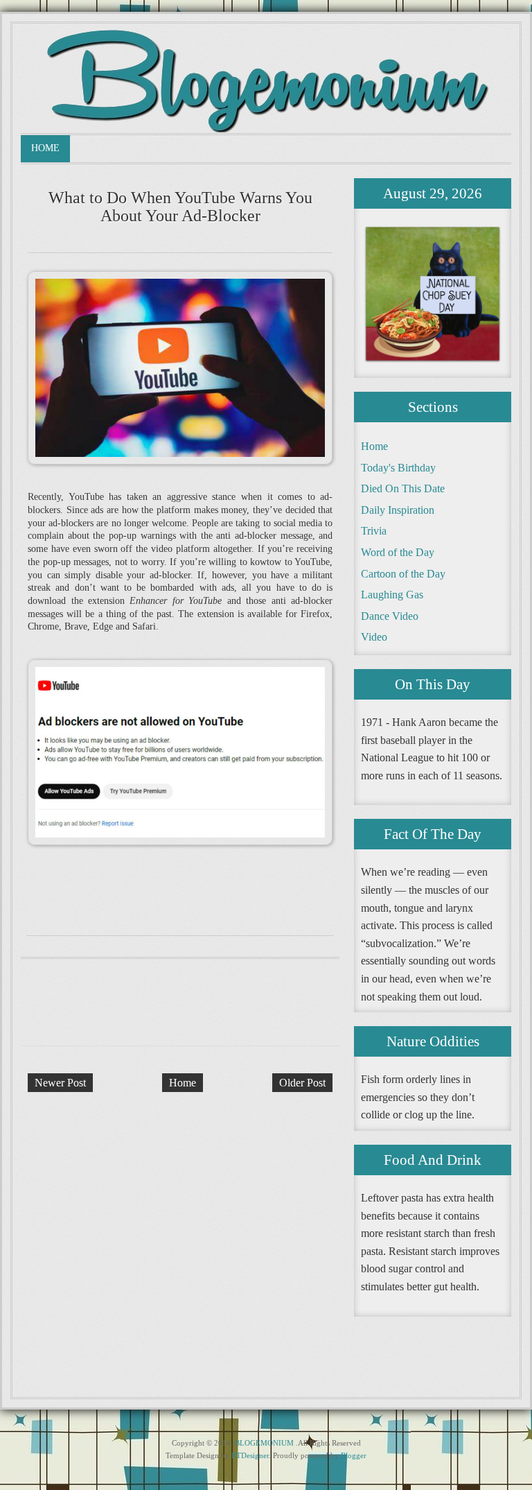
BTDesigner (250, 1455)
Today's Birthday (398, 468)
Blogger (353, 1455)
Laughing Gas (392, 594)
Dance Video (389, 616)
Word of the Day (397, 552)
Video (374, 637)
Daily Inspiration (397, 510)
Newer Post (60, 1083)
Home (45, 148)
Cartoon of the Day (403, 574)
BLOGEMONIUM (264, 1443)
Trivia (374, 531)
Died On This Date (403, 488)
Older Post (302, 1083)
